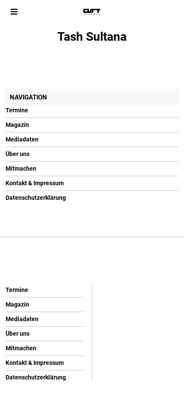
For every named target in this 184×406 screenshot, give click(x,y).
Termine (17, 110)
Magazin (17, 124)
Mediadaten (22, 139)
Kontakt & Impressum (35, 183)
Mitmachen (21, 168)
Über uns (18, 153)
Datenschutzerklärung (36, 197)
